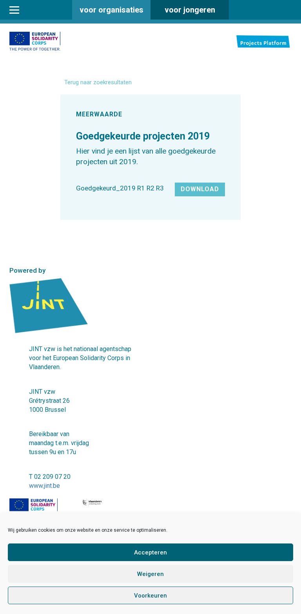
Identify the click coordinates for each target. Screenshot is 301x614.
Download (200, 189)
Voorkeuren (150, 595)
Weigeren (150, 574)
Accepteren (150, 552)
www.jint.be (44, 485)
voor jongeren (190, 9)
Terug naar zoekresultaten (98, 82)
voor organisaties (111, 9)
